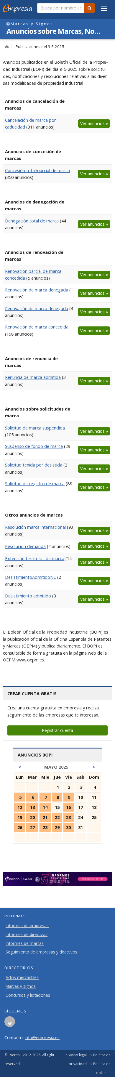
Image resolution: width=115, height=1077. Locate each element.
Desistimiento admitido (28, 596)
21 (45, 817)
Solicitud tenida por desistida (33, 465)
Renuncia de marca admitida (33, 377)
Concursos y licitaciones (28, 995)
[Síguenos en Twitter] (9, 1023)
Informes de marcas (25, 943)
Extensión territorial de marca (34, 558)
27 (32, 827)
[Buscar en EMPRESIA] (89, 8)
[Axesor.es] (57, 879)
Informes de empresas (27, 925)
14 (45, 807)
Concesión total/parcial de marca (37, 170)
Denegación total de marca (32, 221)
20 (32, 817)
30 (68, 827)
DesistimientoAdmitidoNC (30, 577)
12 (19, 807)
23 (68, 817)
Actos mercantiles (22, 977)
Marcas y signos (21, 986)
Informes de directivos (26, 934)
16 (68, 807)
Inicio (6, 46)
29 (57, 827)
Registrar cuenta (57, 730)
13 (32, 807)
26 (19, 827)
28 (45, 827)
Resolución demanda (25, 546)
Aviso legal (78, 1054)
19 (19, 817)
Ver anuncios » (94, 123)
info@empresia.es (42, 1037)
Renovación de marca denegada (36, 290)
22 (57, 817)
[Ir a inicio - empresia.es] (18, 7)
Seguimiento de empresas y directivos (41, 952)
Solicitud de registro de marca (35, 483)
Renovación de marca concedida (36, 327)
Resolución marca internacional (35, 527)
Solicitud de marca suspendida (35, 428)
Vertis (15, 1054)
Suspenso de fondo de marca (34, 446)
